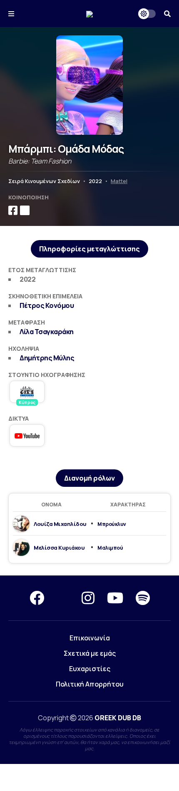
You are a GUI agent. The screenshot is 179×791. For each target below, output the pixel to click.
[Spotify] (143, 598)
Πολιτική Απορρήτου (90, 684)
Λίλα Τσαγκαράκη (47, 331)
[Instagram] (88, 598)
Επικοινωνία (90, 637)
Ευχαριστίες (89, 668)
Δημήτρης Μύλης (47, 357)
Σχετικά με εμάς (90, 653)
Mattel (119, 181)
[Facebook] (37, 598)
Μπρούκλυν (111, 524)
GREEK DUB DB (117, 717)
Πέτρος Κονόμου (47, 305)
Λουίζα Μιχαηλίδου (60, 524)
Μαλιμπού (110, 547)
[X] (63, 598)
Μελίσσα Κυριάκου (59, 547)
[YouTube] (115, 598)
